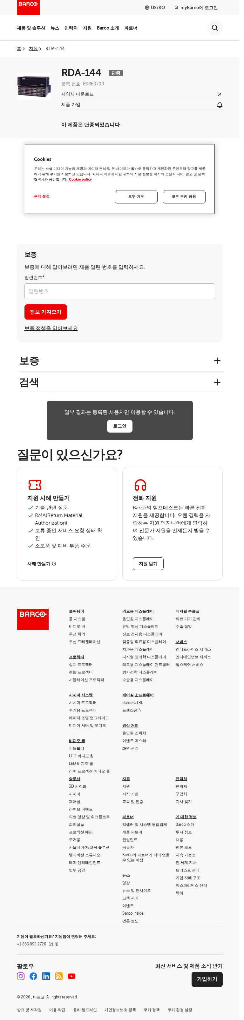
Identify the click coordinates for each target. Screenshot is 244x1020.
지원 (87, 27)
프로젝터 (76, 657)
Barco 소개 (108, 27)
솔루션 (74, 779)
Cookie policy (80, 179)
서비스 (181, 641)
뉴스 (55, 27)
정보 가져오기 (46, 312)
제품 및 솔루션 (31, 27)
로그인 (119, 425)
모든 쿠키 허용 (184, 197)
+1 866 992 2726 (37, 944)
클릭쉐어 (76, 611)
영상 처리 (130, 725)
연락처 (71, 27)
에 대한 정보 (186, 817)
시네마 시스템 (81, 695)
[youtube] (71, 976)
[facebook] (33, 976)
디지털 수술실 (188, 611)
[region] (119, 179)
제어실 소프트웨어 (138, 695)
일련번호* (34, 277)
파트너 (131, 27)
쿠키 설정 (42, 196)
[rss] (59, 976)
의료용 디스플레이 (138, 611)
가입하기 (207, 979)
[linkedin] (46, 976)
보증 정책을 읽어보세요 (51, 328)
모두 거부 (136, 197)
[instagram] (20, 976)
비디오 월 (77, 741)
